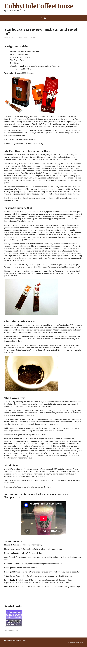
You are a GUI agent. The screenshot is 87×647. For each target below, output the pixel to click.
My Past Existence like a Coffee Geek (24, 51)
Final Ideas (14, 63)
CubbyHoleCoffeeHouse (38, 6)
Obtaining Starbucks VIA (20, 57)
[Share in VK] (12, 601)
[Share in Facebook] (6, 601)
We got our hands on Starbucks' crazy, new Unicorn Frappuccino (36, 66)
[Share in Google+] (22, 601)
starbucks (15, 630)
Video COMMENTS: (23, 69)
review (10, 630)
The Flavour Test (17, 60)
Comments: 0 (33, 37)
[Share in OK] (17, 601)
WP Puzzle (79, 642)
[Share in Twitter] (28, 601)
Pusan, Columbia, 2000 (19, 54)
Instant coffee (23, 37)
